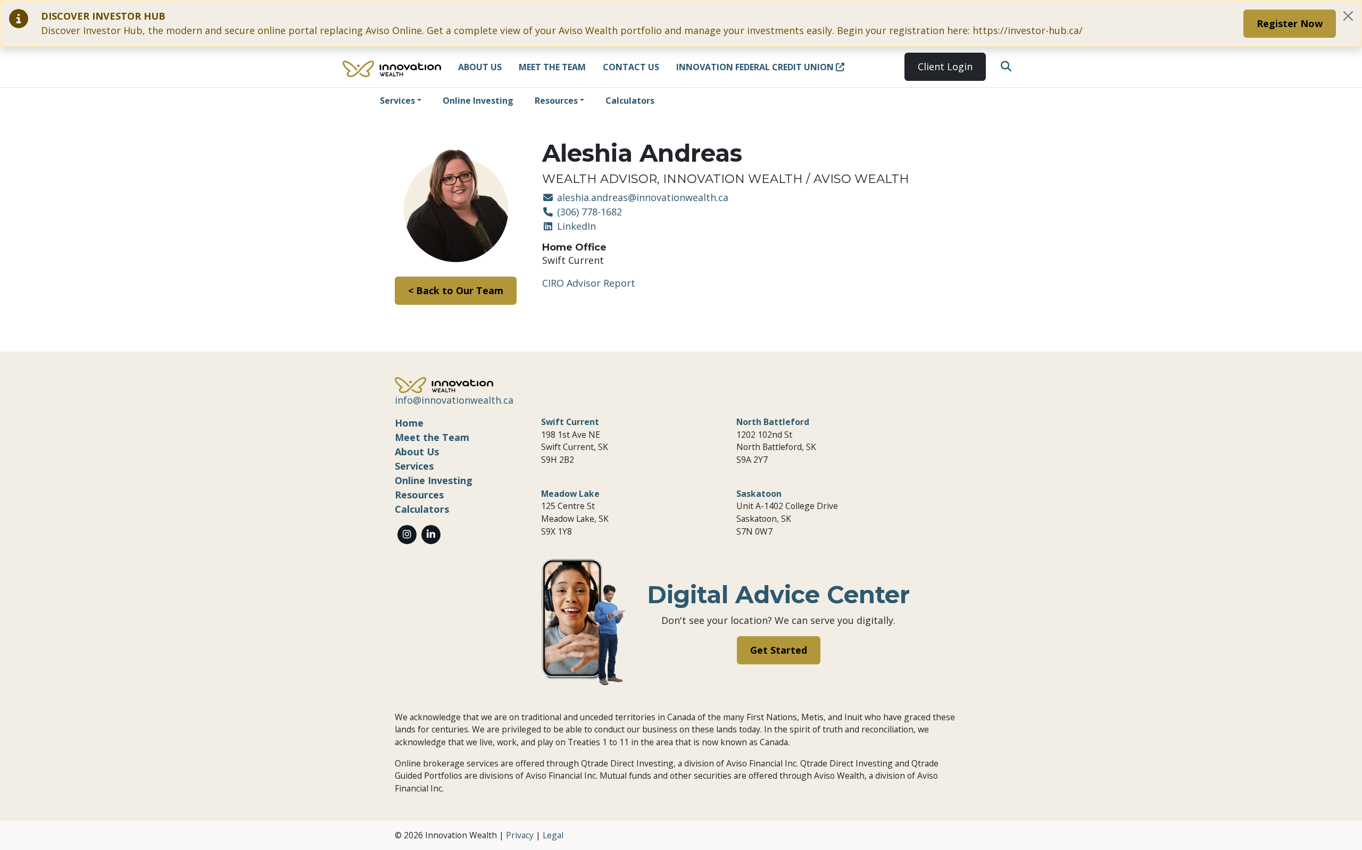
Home (409, 422)
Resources (556, 100)
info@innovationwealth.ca (454, 400)
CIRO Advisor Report (588, 283)
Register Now (1290, 23)
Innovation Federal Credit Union (756, 67)
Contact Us (631, 67)
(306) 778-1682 (588, 211)
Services (397, 100)
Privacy (520, 835)
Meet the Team (552, 67)
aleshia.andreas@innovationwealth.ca (641, 197)
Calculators (629, 100)
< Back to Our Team (455, 290)
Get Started (778, 650)
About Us (480, 67)
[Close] (1348, 16)
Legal (553, 835)
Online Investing (478, 100)
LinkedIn (575, 226)
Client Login (945, 66)
